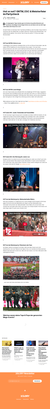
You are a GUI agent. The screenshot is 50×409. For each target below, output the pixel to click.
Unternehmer (11, 2)
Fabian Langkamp (11, 17)
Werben (32, 399)
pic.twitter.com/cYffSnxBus (40, 101)
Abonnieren (44, 2)
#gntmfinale (31, 101)
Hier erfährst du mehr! (25, 164)
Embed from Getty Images (7, 56)
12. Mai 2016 (22, 103)
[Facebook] (25, 390)
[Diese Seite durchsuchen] (32, 2)
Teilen (44, 18)
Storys (4, 8)
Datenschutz (26, 399)
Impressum (18, 399)
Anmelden (36, 2)
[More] (17, 2)
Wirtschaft (4, 2)
